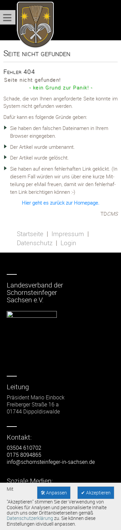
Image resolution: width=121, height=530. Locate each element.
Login (68, 242)
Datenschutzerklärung (30, 518)
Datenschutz (34, 242)
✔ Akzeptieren (96, 493)
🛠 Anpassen (54, 493)
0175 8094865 (24, 454)
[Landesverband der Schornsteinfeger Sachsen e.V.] (33, 25)
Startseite (30, 233)
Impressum (67, 233)
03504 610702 (24, 447)
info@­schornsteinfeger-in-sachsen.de (51, 462)
